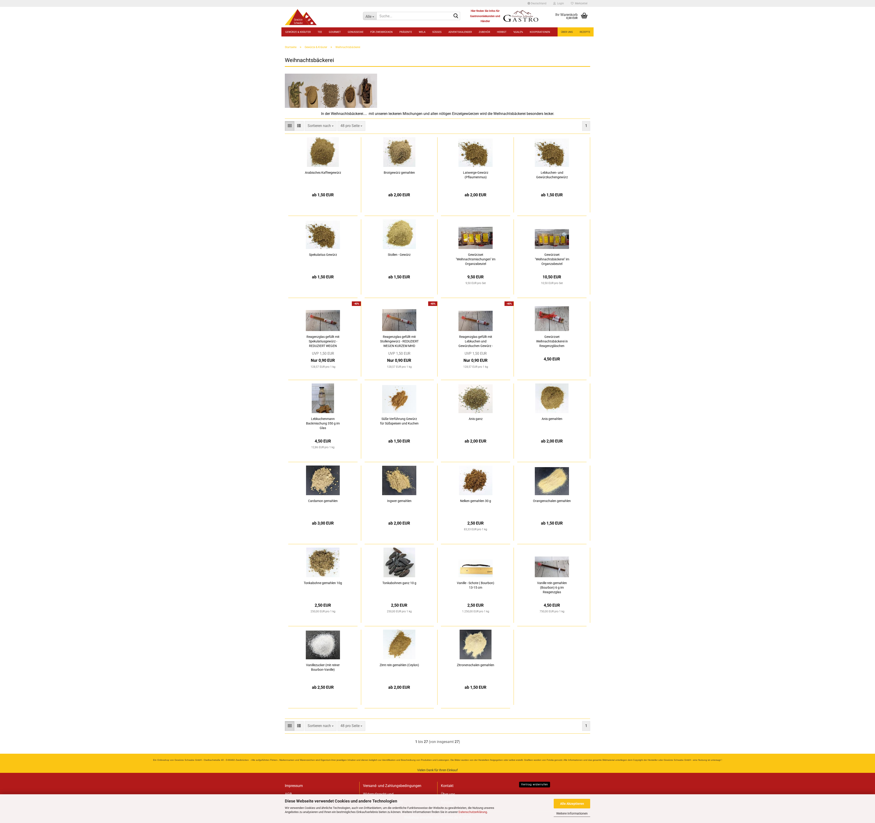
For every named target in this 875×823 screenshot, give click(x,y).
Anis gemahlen (552, 419)
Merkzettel (580, 3)
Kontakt (447, 786)
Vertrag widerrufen (534, 784)
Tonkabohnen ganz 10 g (399, 583)
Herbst (502, 32)
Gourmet (335, 32)
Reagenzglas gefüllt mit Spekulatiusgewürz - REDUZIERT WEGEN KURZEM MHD (323, 341)
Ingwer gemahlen (399, 501)
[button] (537, 3)
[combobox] (321, 126)
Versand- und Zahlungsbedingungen (392, 786)
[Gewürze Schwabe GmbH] (320, 17)
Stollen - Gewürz (399, 254)
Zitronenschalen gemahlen (475, 665)
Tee (320, 32)
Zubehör (484, 32)
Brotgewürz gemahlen (399, 172)
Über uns (567, 32)
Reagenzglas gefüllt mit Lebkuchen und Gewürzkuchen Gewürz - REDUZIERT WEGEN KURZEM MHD (475, 341)
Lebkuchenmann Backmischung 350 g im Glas (323, 423)
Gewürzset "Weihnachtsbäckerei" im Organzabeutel (552, 259)
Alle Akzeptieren (572, 803)
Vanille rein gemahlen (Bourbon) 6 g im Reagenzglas (552, 587)
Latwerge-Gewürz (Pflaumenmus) (475, 175)
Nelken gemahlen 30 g (475, 501)
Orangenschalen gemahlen (552, 501)
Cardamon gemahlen (323, 501)
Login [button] (560, 3)
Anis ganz (476, 419)
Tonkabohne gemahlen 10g (323, 583)
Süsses (437, 32)
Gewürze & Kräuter (298, 32)
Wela (422, 32)
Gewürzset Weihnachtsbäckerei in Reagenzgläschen (552, 341)
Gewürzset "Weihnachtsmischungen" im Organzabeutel (475, 259)
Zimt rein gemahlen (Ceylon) (399, 665)
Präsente (405, 32)
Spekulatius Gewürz (323, 254)
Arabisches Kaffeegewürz (323, 172)
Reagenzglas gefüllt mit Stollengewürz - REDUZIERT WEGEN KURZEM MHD (399, 341)
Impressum (294, 786)
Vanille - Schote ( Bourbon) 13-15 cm (475, 585)
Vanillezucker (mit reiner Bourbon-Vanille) (323, 667)
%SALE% (518, 32)
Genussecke (355, 32)
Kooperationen (540, 32)
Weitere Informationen (572, 813)
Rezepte (585, 32)
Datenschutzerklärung (472, 812)
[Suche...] (455, 16)
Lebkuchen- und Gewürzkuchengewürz (552, 175)
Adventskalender (460, 32)
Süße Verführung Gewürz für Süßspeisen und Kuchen (399, 421)
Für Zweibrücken (381, 32)
